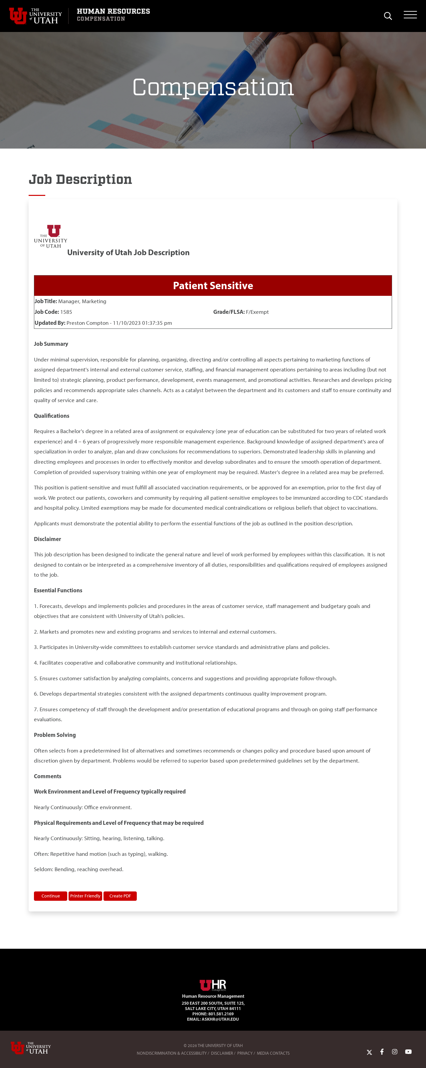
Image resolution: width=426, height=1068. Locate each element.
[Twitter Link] (369, 1051)
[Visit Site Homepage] (213, 984)
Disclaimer (222, 1053)
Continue (51, 896)
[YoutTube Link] (408, 1051)
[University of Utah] (40, 1048)
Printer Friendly (85, 896)
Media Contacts (273, 1053)
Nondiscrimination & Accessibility (172, 1053)
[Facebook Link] (382, 1051)
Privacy (245, 1053)
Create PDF (120, 896)
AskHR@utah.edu (220, 1019)
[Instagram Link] (394, 1051)
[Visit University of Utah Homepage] (38, 16)
